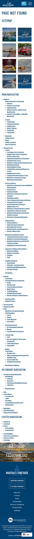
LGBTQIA (10, 385)
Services (10, 381)
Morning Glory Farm (14, 227)
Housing (8, 401)
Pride (9, 283)
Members (6, 408)
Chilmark (10, 130)
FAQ (8, 337)
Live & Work (7, 394)
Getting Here (10, 313)
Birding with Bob (13, 165)
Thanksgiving (12, 291)
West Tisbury (12, 128)
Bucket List (11, 353)
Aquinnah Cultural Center (16, 211)
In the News (9, 428)
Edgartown (11, 126)
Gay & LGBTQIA (12, 360)
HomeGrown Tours (14, 161)
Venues (9, 379)
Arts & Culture (10, 183)
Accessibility (8, 434)
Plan (5, 309)
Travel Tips (9, 335)
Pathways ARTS (13, 198)
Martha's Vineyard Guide (14, 311)
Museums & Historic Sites (14, 235)
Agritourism (9, 221)
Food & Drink (8, 305)
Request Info (10, 389)
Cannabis (10, 346)
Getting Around (11, 325)
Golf (8, 257)
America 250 (10, 299)
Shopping (8, 273)
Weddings (9, 377)
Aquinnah (10, 132)
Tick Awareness (13, 343)
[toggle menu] (30, 4)
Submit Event (10, 301)
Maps (7, 349)
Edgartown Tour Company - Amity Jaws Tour (17, 155)
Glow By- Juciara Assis (15, 265)
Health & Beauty (11, 261)
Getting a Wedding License (17, 383)
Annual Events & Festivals (14, 281)
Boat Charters (10, 144)
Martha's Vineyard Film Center (18, 209)
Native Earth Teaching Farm (17, 229)
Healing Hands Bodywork (16, 267)
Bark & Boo (11, 289)
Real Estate (9, 405)
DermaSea (11, 263)
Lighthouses (11, 108)
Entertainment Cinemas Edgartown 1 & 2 (16, 205)
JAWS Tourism (10, 142)
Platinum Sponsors (17, 486)
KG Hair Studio (12, 269)
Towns (7, 120)
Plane (9, 317)
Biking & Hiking (12, 251)
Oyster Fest (11, 285)
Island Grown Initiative (15, 225)
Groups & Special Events (12, 374)
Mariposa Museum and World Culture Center (18, 214)
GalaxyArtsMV (12, 192)
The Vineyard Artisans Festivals (19, 200)
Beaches (8, 136)
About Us (6, 422)
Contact (6, 424)
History (9, 103)
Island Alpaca (12, 223)
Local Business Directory (14, 403)
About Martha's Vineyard (14, 101)
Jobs (7, 398)
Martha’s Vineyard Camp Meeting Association (16, 179)
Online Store (9, 138)
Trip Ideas (9, 351)
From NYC (10, 322)
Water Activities (13, 253)
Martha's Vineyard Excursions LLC (19, 163)
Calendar (8, 278)
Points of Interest (13, 106)
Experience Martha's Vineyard (18, 159)
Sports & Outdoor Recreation (16, 249)
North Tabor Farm (13, 231)
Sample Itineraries (14, 362)
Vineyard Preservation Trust (17, 175)
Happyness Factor (13, 173)
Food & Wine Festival (14, 287)
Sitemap (6, 440)
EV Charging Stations (15, 327)
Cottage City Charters (15, 152)
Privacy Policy (8, 438)
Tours (7, 150)
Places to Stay (8, 307)
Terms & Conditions (10, 436)
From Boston (11, 319)
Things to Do (8, 148)
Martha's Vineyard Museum (17, 217)
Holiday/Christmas (14, 293)
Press (5, 426)
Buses (9, 329)
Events (5, 276)
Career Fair (9, 396)
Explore (6, 99)
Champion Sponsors (17, 480)
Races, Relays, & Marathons (17, 295)
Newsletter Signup (12, 365)
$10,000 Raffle (8, 410)
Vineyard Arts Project (15, 202)
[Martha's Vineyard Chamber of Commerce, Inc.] (8, 4)
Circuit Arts (11, 190)
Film (5, 392)
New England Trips (14, 167)
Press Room (9, 430)
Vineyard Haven (13, 124)
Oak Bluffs (11, 122)
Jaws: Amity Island (10, 413)
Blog (7, 140)
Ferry (9, 315)
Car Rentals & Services (15, 331)
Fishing (9, 255)
